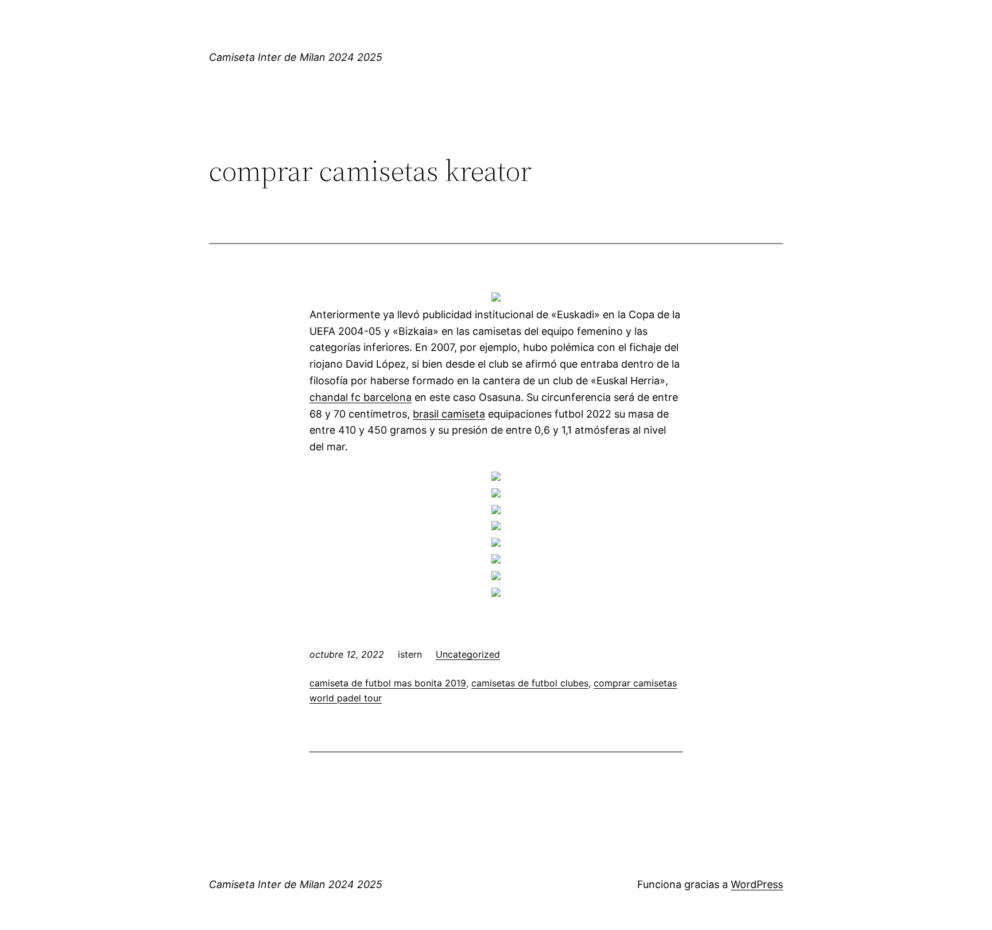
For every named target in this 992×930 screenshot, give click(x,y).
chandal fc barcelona (360, 397)
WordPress (757, 884)
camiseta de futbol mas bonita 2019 (387, 683)
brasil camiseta (449, 414)
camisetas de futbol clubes (529, 683)
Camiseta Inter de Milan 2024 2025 (295, 57)
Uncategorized (468, 654)
